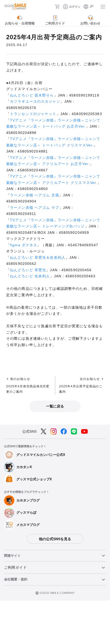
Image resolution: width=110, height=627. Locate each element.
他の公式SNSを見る (55, 539)
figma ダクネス (23, 245)
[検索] (49, 6)
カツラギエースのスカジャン (35, 101)
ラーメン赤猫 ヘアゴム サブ (34, 208)
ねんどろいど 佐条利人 (30, 276)
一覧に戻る (55, 406)
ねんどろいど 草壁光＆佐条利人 (37, 257)
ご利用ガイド (15, 567)
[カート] (57, 6)
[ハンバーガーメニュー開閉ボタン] (103, 7)
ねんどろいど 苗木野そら (32, 95)
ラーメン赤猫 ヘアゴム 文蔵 (34, 195)
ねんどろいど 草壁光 (28, 270)
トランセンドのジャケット (33, 114)
